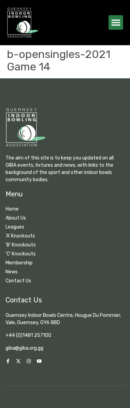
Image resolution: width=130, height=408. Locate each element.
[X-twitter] (18, 361)
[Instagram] (28, 361)
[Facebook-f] (8, 361)
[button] (116, 22)
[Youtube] (39, 361)
